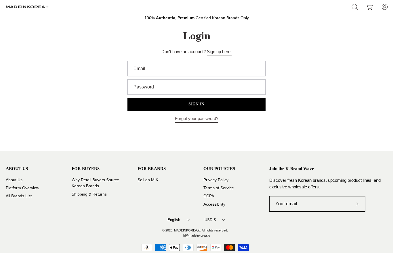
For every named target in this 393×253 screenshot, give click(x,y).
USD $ (210, 220)
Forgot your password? (196, 118)
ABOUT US (17, 168)
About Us (14, 180)
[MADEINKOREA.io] (27, 7)
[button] (355, 7)
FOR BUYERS (86, 168)
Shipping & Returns (89, 194)
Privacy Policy (215, 180)
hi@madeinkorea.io (196, 235)
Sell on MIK (148, 180)
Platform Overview (22, 188)
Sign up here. (219, 51)
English (173, 220)
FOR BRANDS (152, 168)
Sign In (196, 104)
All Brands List (19, 196)
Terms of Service (218, 188)
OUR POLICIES (219, 168)
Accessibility (214, 204)
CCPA (208, 196)
